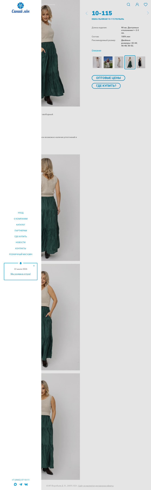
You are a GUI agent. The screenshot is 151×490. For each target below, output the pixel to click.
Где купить (20, 236)
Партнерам (21, 230)
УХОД (21, 213)
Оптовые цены (108, 78)
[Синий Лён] (20, 7)
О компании (21, 219)
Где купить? (106, 86)
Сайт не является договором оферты (96, 486)
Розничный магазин (20, 254)
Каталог (20, 224)
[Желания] (145, 4)
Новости (21, 242)
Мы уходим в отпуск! (21, 274)
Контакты (20, 248)
